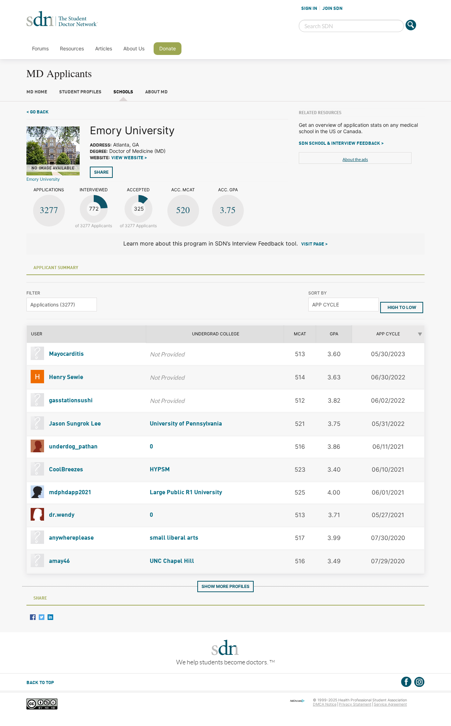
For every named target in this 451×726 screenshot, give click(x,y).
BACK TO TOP (40, 683)
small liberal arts (174, 538)
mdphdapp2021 (69, 493)
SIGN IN (309, 8)
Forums (40, 48)
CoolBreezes (65, 470)
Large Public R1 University (186, 493)
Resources (72, 48)
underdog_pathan (73, 447)
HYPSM (160, 470)
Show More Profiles (225, 586)
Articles (103, 48)
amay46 (59, 561)
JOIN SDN (332, 8)
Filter (33, 293)
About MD (156, 92)
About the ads (355, 159)
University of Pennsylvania (186, 424)
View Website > (129, 158)
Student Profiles (80, 92)
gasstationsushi (70, 401)
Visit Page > (314, 244)
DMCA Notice (324, 704)
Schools (123, 92)
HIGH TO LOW (402, 307)
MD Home (36, 92)
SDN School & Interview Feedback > (341, 143)
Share (101, 172)
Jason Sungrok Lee (74, 424)
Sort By (317, 293)
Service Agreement (390, 704)
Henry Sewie (65, 377)
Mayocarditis (66, 354)
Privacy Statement (355, 704)
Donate (167, 48)
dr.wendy (61, 515)
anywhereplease (71, 538)
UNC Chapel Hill (172, 561)
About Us (133, 48)
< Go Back (37, 112)
